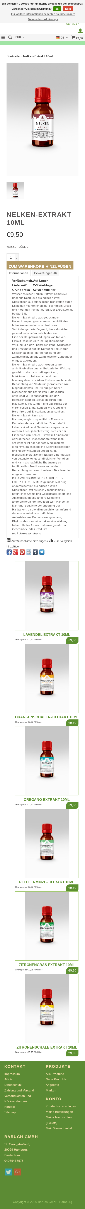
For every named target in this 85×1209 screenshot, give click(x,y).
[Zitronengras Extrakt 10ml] (46, 926)
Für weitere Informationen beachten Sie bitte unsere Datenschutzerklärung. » (43, 17)
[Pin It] (22, 552)
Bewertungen (45, 273)
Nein (68, 8)
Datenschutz (13, 1084)
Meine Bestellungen (59, 1111)
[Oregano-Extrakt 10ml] (46, 760)
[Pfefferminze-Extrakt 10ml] (46, 843)
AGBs (8, 1079)
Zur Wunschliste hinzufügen (28, 541)
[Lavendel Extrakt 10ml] (46, 595)
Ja (57, 8)
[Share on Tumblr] (35, 552)
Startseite (13, 56)
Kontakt (9, 1106)
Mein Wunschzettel (59, 1128)
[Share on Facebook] (9, 552)
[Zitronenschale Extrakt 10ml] (46, 1008)
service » (73, 23)
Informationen (18, 273)
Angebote (52, 1084)
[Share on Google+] (15, 552)
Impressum (12, 1074)
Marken (51, 1090)
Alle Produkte (55, 1074)
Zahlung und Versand (19, 1090)
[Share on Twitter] (41, 552)
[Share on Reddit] (28, 552)
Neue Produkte (56, 1079)
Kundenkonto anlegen (61, 1106)
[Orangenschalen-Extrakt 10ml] (46, 678)
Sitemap (10, 1112)
